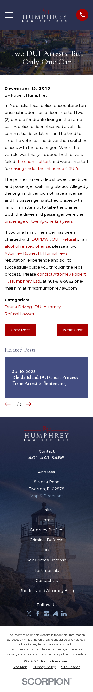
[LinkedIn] (64, 613)
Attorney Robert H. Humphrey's (36, 253)
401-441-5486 (46, 458)
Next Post (73, 329)
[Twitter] (29, 613)
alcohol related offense (27, 246)
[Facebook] (38, 613)
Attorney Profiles (46, 529)
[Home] (44, 15)
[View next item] (29, 404)
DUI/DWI (41, 239)
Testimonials (47, 570)
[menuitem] (20, 667)
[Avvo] (55, 613)
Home (46, 519)
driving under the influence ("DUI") (44, 168)
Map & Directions (46, 495)
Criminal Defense (47, 539)
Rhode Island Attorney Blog (46, 590)
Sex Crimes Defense (46, 560)
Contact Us (47, 580)
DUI (47, 549)
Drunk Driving (18, 306)
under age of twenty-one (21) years (39, 221)
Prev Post (20, 329)
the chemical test (34, 161)
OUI (56, 239)
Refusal (68, 239)
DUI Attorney (48, 306)
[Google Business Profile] (46, 613)
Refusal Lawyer (19, 313)
